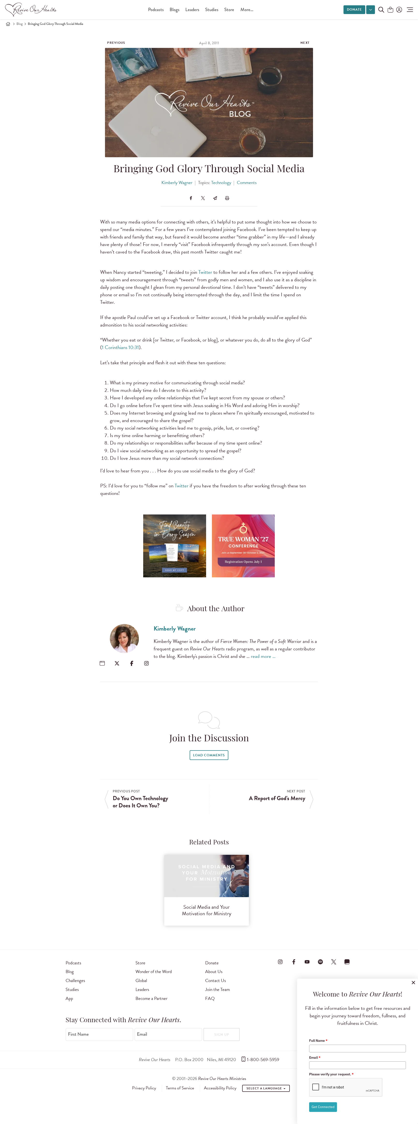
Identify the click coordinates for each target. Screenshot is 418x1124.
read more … (263, 656)
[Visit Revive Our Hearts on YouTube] (307, 962)
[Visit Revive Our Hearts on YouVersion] (347, 962)
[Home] (8, 24)
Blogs (174, 9)
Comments (247, 182)
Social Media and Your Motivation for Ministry (206, 910)
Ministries (222, 1078)
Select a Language (264, 1088)
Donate (354, 9)
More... (246, 9)
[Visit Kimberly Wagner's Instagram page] (146, 663)
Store (229, 9)
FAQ (210, 998)
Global (141, 980)
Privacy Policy (144, 1088)
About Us (214, 971)
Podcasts (156, 9)
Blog (19, 23)
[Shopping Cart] (390, 10)
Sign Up (221, 1034)
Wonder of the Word (153, 971)
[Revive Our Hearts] (31, 9)
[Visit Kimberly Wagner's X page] (117, 663)
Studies (211, 9)
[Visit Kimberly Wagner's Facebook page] (131, 663)
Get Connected (323, 1107)
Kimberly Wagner (176, 182)
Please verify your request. (331, 1074)
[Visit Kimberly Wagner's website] (102, 663)
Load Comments (209, 755)
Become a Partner (151, 998)
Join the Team (217, 989)
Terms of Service (180, 1088)
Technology (221, 182)
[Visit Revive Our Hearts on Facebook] (293, 962)
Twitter (205, 272)
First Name (78, 1034)
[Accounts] (398, 10)
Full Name (318, 1040)
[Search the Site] (381, 10)
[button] (408, 10)
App (69, 998)
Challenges (75, 980)
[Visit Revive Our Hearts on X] (333, 962)
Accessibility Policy (220, 1088)
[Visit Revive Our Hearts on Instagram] (280, 962)
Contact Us (215, 980)
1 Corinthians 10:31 (120, 347)
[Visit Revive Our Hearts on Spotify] (320, 962)
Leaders (192, 9)
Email (142, 1034)
